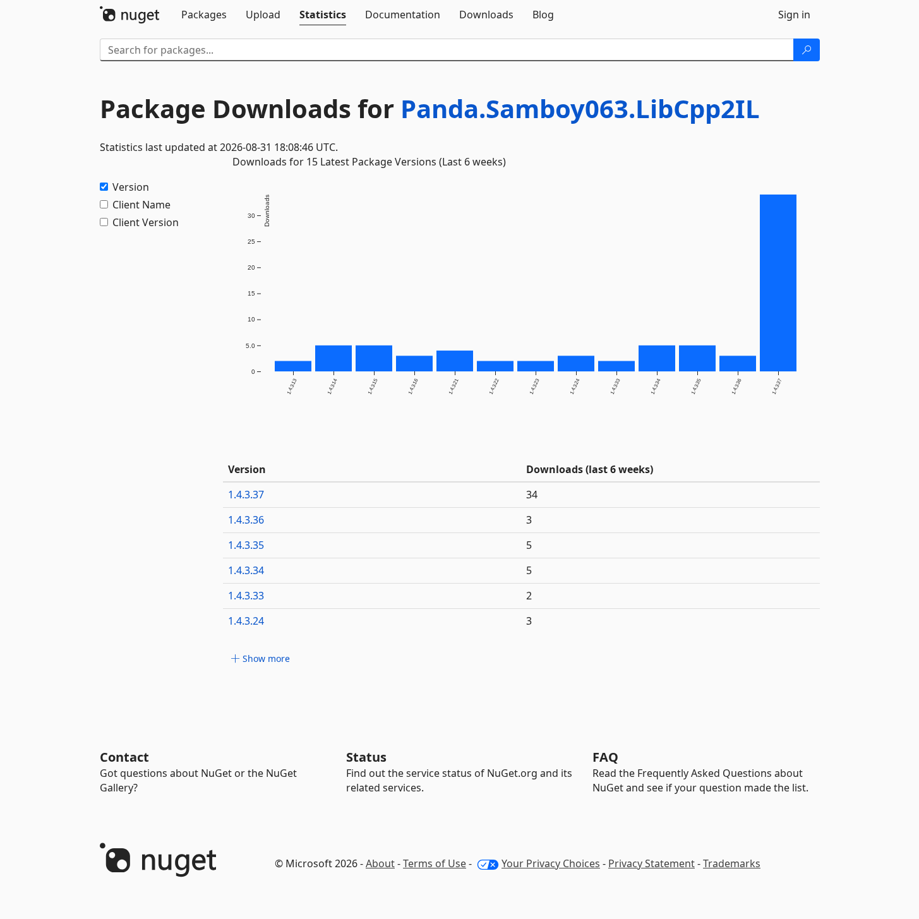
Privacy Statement (651, 863)
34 (532, 495)
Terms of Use (434, 863)
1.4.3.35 (246, 545)
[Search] (806, 50)
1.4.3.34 (246, 570)
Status (366, 757)
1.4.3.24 (246, 621)
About (380, 863)
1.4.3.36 (246, 520)
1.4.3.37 (246, 495)
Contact (124, 757)
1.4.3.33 (246, 596)
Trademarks (731, 863)
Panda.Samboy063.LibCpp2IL (580, 108)
